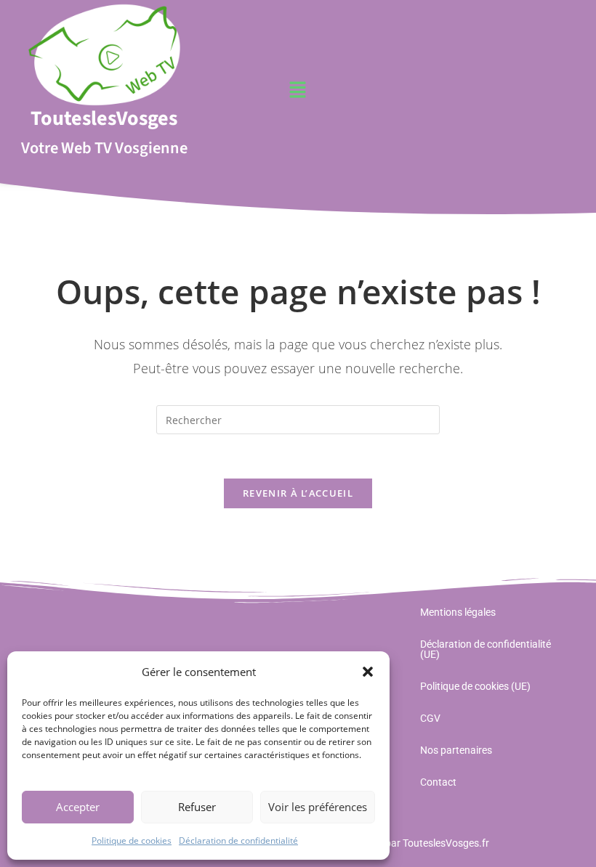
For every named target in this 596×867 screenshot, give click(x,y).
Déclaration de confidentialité (238, 840)
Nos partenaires (456, 750)
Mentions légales (458, 612)
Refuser (197, 806)
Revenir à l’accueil (298, 493)
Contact (438, 782)
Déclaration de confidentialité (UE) (485, 649)
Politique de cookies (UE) (475, 686)
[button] (368, 671)
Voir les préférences (317, 806)
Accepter (78, 806)
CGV (430, 718)
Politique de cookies (132, 840)
